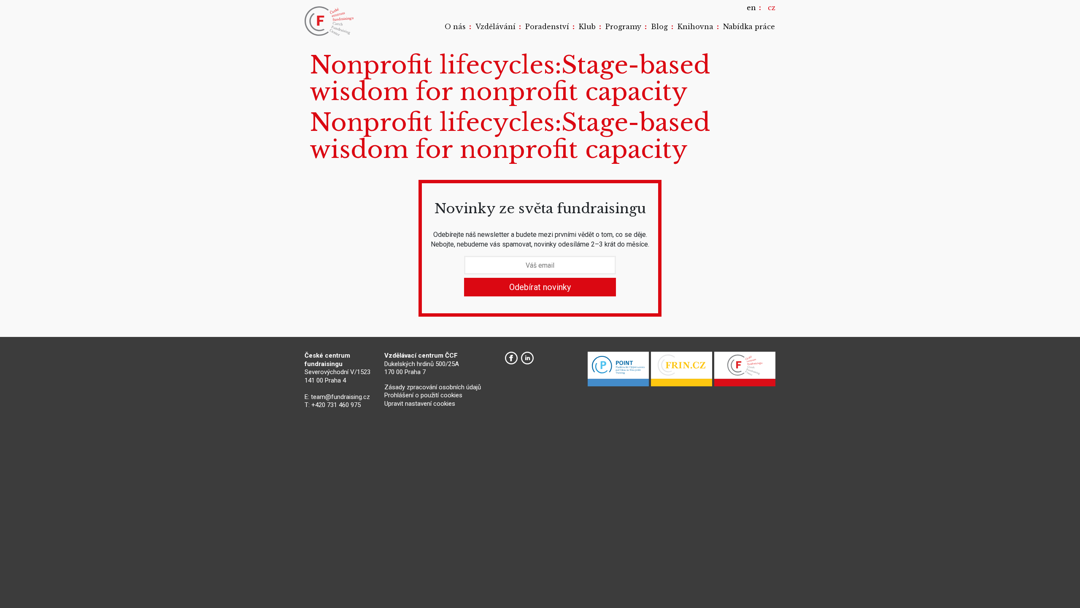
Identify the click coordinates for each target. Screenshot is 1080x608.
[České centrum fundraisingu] (330, 21)
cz (771, 7)
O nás (455, 26)
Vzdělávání (495, 26)
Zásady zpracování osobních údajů (432, 387)
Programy (623, 26)
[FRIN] (681, 371)
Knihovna (695, 26)
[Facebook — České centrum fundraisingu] (511, 358)
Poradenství (547, 26)
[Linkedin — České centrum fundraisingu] (527, 358)
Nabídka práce (749, 26)
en (751, 7)
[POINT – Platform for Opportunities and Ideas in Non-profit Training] (618, 371)
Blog (659, 26)
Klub (587, 26)
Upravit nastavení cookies (419, 403)
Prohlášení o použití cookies (423, 395)
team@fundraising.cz (340, 397)
